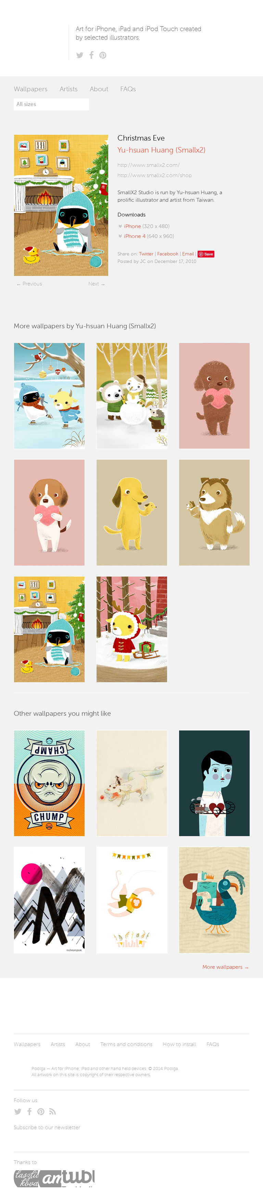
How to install (179, 1044)
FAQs (128, 89)
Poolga (41, 38)
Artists (69, 89)
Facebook (167, 254)
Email (188, 254)
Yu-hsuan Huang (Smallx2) (161, 150)
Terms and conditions (126, 1044)
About (99, 89)
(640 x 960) (149, 236)
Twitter (146, 254)
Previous (32, 284)
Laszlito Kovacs (26, 1178)
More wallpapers (222, 967)
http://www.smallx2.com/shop (154, 176)
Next (93, 284)
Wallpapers (31, 89)
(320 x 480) (147, 226)
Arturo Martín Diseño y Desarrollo (49, 1178)
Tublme (78, 1178)
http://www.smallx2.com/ (148, 165)
